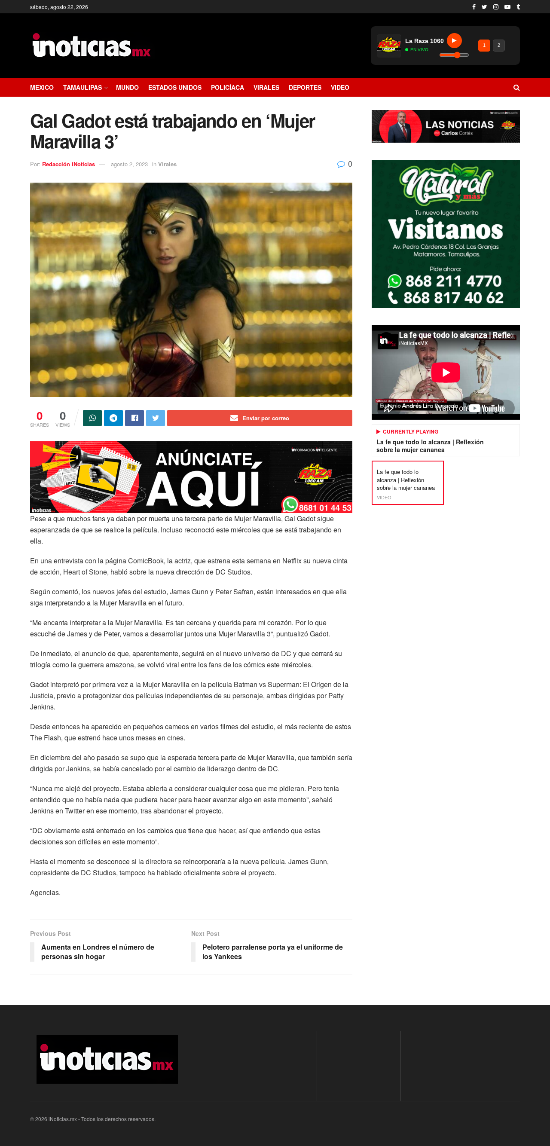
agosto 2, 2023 (129, 164)
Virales (266, 87)
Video (340, 87)
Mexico (42, 87)
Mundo (127, 87)
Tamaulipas (82, 87)
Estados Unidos (175, 87)
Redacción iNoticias (68, 164)
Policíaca (227, 87)
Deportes (305, 87)
